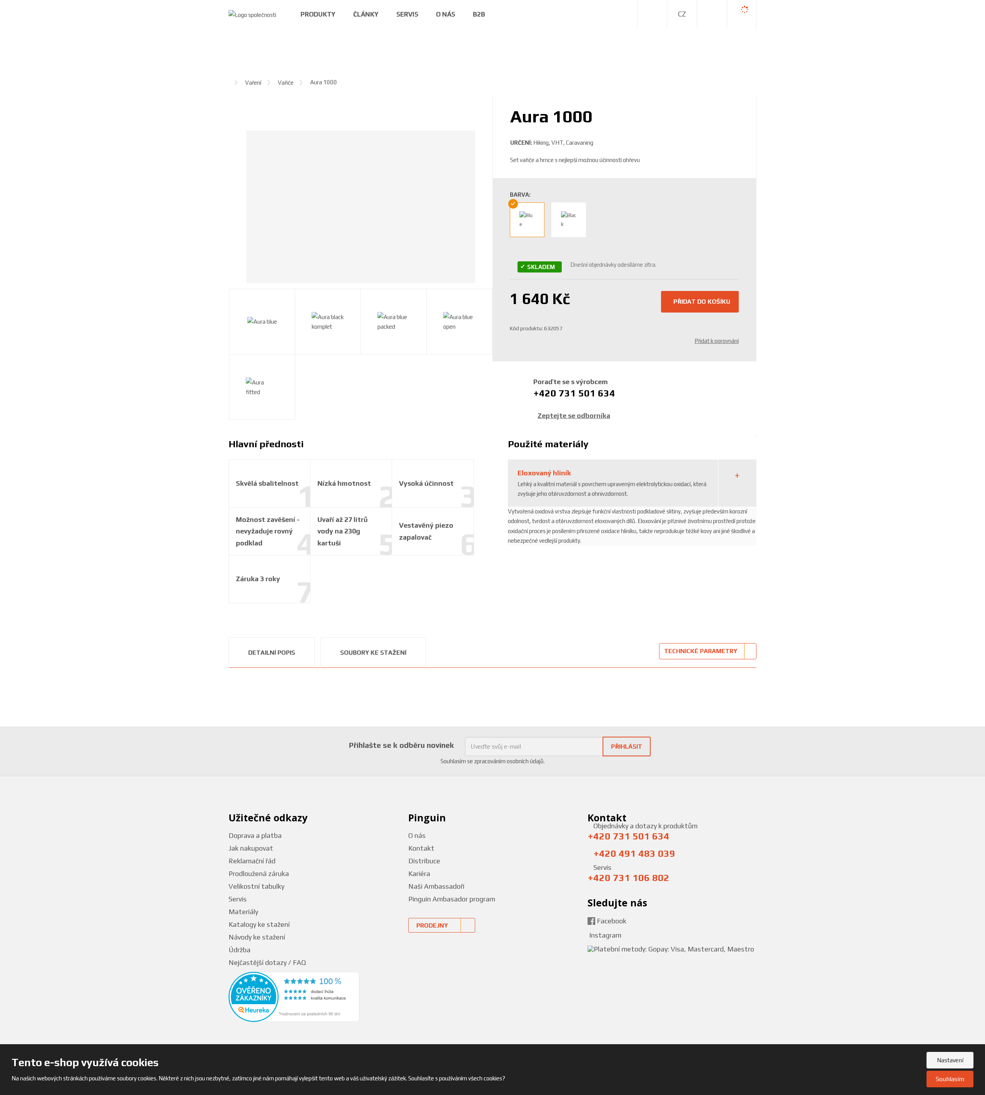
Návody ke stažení (257, 937)
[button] (682, 14)
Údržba (239, 950)
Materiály (243, 912)
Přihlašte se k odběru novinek (401, 745)
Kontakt (421, 848)
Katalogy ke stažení (259, 924)
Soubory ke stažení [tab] (373, 652)
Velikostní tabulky (256, 886)
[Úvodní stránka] (252, 14)
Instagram (604, 935)
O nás (417, 835)
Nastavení (950, 1060)
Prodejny (432, 925)
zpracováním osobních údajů (509, 761)
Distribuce (424, 861)
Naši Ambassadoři (436, 886)
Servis (407, 14)
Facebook (610, 921)
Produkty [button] (318, 14)
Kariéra (419, 873)
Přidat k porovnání (717, 341)
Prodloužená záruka (259, 873)
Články (366, 14)
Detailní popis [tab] (271, 652)
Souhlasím (950, 1079)
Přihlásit (626, 746)
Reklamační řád (252, 861)
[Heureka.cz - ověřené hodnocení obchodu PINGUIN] (294, 996)
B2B (479, 14)
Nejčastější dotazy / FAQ (267, 962)
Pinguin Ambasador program (451, 899)
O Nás (445, 14)
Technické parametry (700, 651)
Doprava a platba (255, 835)
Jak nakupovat (251, 848)
